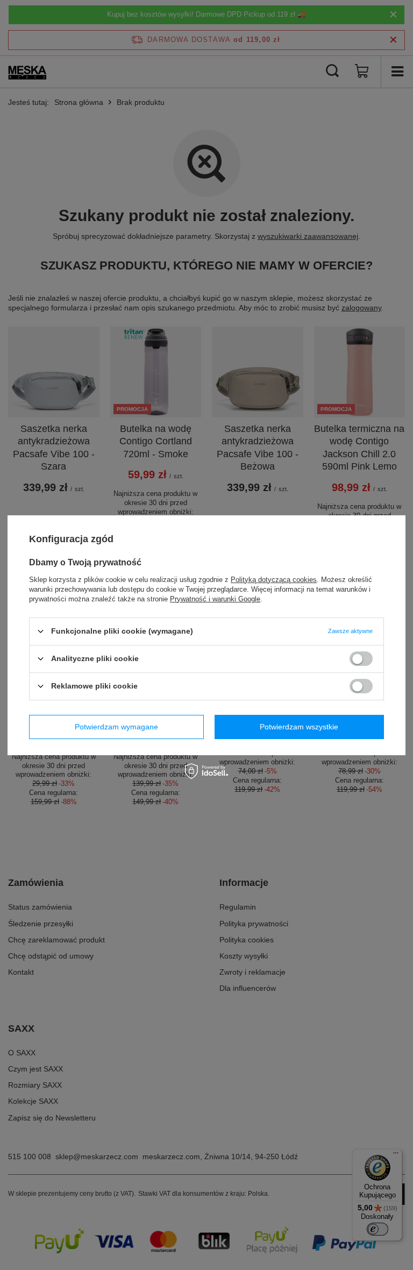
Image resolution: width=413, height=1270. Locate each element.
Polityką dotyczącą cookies (274, 579)
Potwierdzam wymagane (116, 726)
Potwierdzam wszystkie (299, 726)
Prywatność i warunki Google (215, 598)
